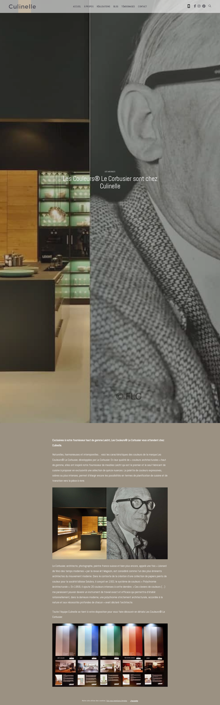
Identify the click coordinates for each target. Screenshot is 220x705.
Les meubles (110, 172)
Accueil (77, 6)
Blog (115, 6)
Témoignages (128, 6)
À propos (89, 6)
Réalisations (103, 6)
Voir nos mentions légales (116, 700)
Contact (142, 6)
